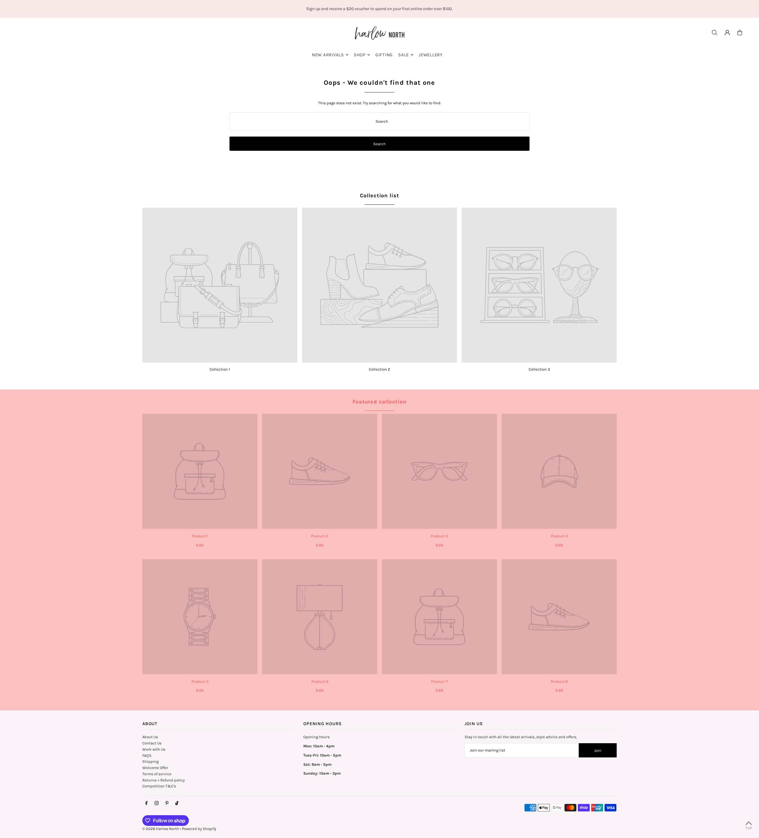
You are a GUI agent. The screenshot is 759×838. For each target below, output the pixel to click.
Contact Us (152, 743)
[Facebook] (146, 803)
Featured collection (379, 401)
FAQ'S (147, 755)
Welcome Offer (155, 767)
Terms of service (156, 774)
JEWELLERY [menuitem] (431, 54)
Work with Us (153, 749)
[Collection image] (219, 285)
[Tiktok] (176, 803)
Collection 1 (220, 369)
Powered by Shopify (199, 828)
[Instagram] (156, 803)
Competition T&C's (159, 786)
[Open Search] (714, 32)
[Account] (727, 32)
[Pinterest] (167, 803)
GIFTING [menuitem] (384, 54)
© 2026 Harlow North (160, 828)
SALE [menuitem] (403, 54)
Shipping (150, 761)
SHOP (360, 54)
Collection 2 (379, 369)
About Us (150, 737)
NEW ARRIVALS (328, 54)
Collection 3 (539, 369)
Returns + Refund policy (163, 780)
